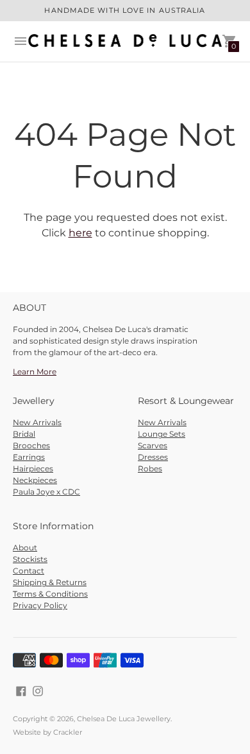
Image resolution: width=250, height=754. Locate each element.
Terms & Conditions (50, 594)
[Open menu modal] (20, 41)
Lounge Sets (161, 434)
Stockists (30, 559)
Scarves (152, 445)
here (80, 233)
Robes (150, 468)
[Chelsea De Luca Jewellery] (125, 41)
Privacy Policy (40, 605)
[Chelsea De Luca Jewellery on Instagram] (38, 690)
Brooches (31, 445)
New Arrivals (37, 422)
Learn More (34, 371)
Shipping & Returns (50, 582)
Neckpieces (35, 480)
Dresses (153, 457)
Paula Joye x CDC (46, 491)
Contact (28, 570)
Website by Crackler (47, 732)
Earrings (29, 457)
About (25, 547)
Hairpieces (33, 468)
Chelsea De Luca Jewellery (124, 718)
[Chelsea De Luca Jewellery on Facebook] (21, 690)
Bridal (24, 434)
